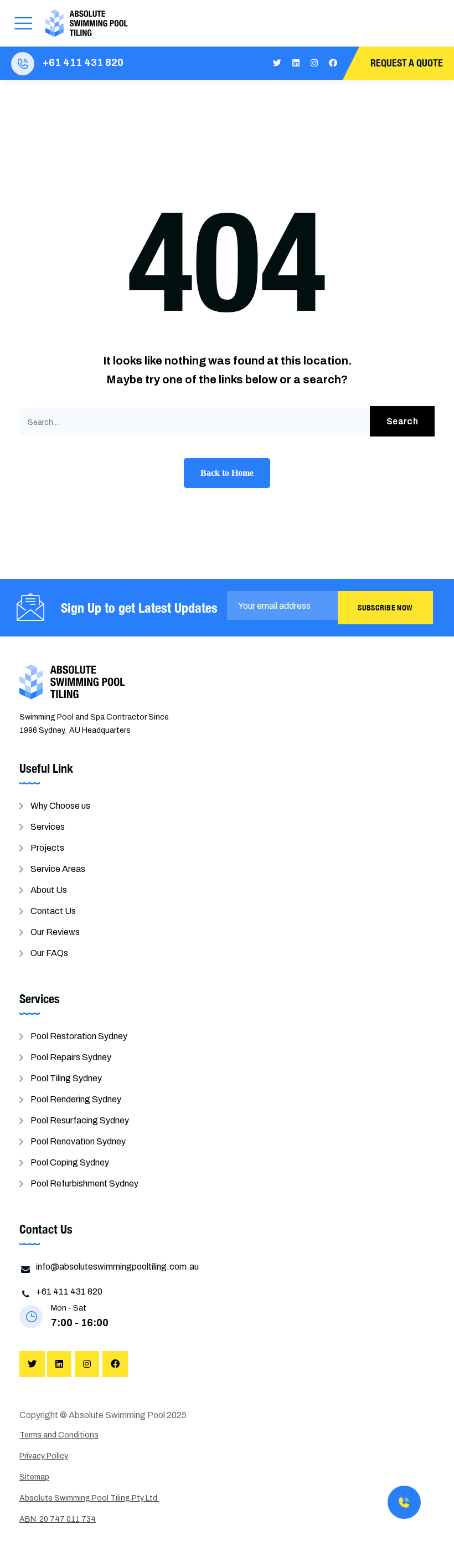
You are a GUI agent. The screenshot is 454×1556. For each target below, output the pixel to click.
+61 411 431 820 (83, 62)
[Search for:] (227, 422)
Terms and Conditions (59, 1435)
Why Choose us (60, 805)
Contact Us (53, 911)
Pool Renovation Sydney (78, 1141)
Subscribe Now (385, 607)
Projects (47, 848)
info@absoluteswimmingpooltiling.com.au (117, 1266)
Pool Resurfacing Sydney (79, 1120)
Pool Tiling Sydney (66, 1078)
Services (47, 826)
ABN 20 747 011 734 (57, 1519)
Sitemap (34, 1477)
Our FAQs (49, 953)
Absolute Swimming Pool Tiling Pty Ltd (89, 1498)
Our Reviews (55, 932)
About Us (48, 890)
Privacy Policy (43, 1456)
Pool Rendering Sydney (75, 1099)
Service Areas (57, 869)
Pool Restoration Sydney (78, 1036)
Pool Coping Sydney (69, 1162)
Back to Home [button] (227, 472)
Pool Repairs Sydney (70, 1057)
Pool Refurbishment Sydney (84, 1183)
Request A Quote (406, 63)
